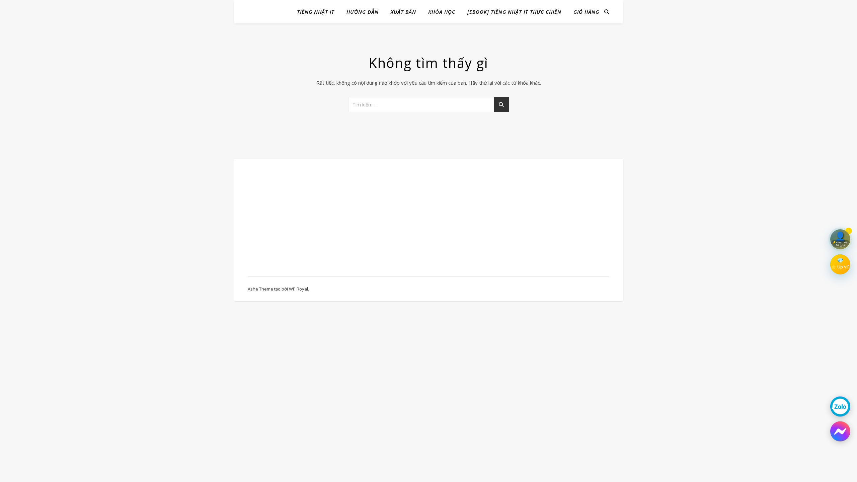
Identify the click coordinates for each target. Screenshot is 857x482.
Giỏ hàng (586, 11)
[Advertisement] (302, 221)
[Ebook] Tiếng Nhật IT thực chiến (514, 11)
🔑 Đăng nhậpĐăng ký (840, 243)
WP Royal (298, 289)
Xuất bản (403, 11)
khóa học (441, 11)
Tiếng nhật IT (315, 11)
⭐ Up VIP (840, 267)
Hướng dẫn (362, 11)
